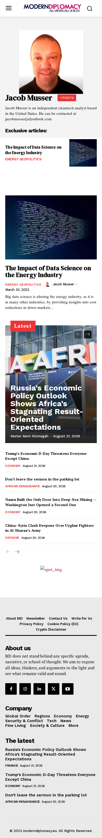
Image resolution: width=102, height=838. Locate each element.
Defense (12, 538)
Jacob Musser (63, 284)
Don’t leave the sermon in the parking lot (42, 479)
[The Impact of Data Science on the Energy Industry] (83, 153)
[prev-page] (78, 334)
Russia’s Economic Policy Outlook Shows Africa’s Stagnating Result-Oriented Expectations (46, 407)
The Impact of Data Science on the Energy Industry (33, 149)
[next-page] (88, 334)
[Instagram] (25, 689)
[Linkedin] (39, 689)
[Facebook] (11, 689)
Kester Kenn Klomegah (29, 436)
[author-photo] (48, 284)
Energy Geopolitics (23, 159)
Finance (11, 765)
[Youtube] (67, 689)
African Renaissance (22, 486)
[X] (53, 689)
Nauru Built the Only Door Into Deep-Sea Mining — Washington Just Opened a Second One (51, 502)
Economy (13, 466)
